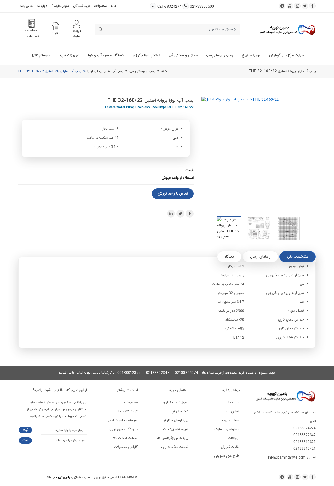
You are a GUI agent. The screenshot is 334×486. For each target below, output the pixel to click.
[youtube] (290, 6)
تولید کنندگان (81, 6)
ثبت (25, 430)
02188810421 (304, 448)
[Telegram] (282, 477)
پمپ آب (117, 71)
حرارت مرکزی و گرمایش (286, 55)
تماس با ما (26, 6)
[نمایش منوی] (76, 24)
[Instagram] (297, 477)
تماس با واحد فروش (173, 194)
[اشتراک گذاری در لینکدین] (171, 214)
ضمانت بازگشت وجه (175, 447)
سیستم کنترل (40, 55)
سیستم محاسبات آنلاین (122, 420)
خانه (113, 6)
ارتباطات (234, 438)
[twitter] (305, 6)
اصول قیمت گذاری (176, 402)
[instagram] (297, 6)
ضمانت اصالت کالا (125, 438)
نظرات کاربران (230, 447)
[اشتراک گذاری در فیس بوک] (190, 214)
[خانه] (287, 29)
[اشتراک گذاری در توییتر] (180, 214)
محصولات (100, 6)
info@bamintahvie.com (287, 457)
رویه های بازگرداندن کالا (172, 438)
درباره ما (42, 6)
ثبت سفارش (180, 411)
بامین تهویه (63, 477)
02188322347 (157, 373)
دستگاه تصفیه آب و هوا (106, 55)
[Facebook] (312, 477)
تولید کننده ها (128, 411)
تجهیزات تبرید (69, 55)
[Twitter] (305, 477)
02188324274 (186, 373)
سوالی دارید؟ (231, 420)
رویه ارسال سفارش (176, 420)
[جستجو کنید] (100, 29)
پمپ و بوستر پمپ (219, 55)
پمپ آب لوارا (96, 71)
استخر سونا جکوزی (146, 55)
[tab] (297, 256)
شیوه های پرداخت (176, 429)
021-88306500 (202, 6)
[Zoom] (258, 154)
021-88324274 (169, 6)
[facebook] (312, 6)
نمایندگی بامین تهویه (123, 429)
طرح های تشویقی (227, 456)
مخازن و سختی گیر (183, 55)
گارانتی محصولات (126, 447)
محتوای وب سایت (227, 429)
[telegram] (282, 6)
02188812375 (128, 373)
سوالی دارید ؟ (60, 6)
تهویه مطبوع (251, 55)
